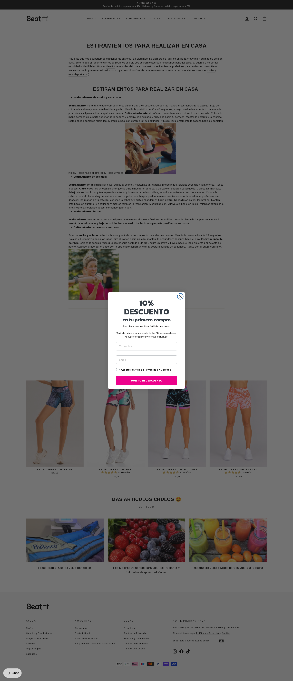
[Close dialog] (180, 296)
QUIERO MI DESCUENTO (146, 380)
